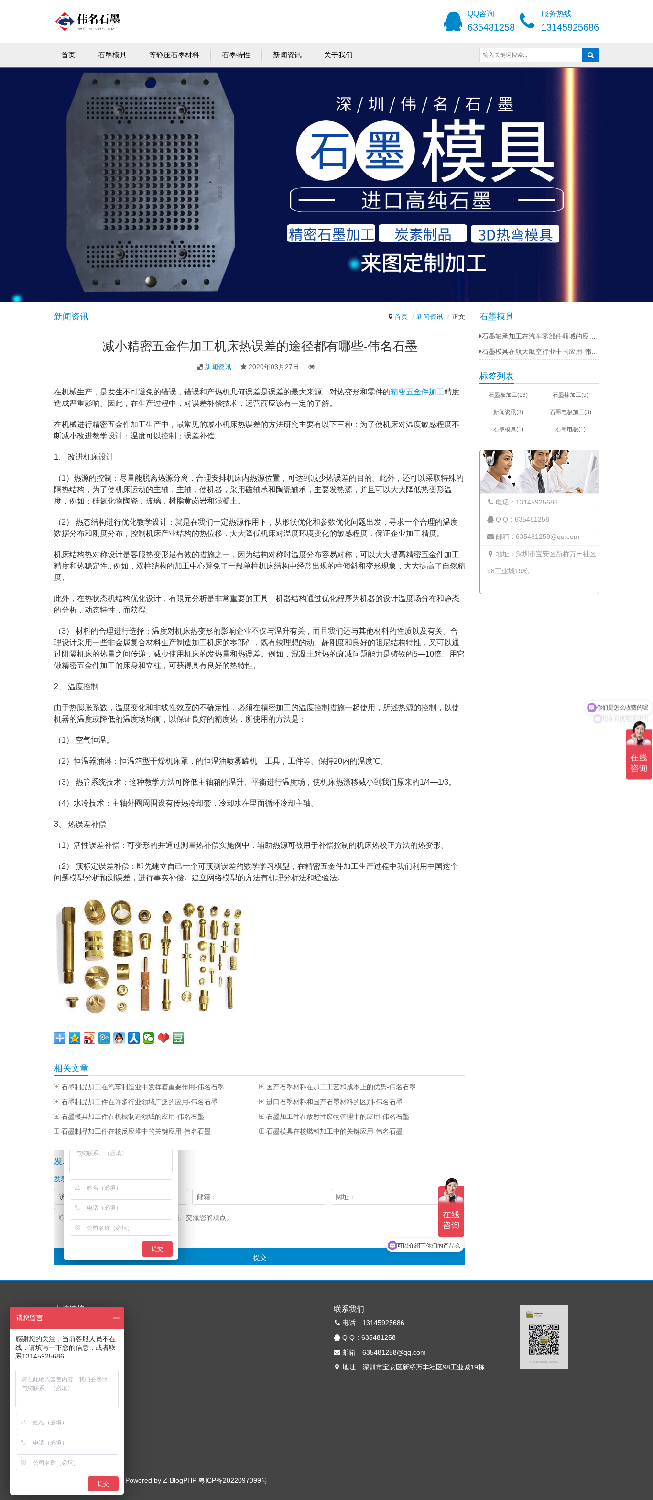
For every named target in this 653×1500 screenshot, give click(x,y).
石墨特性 (236, 55)
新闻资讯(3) (508, 412)
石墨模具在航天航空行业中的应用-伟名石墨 (540, 351)
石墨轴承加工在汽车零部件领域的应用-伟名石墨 (540, 336)
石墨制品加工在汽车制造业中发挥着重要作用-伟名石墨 (142, 1087)
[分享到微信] (149, 1038)
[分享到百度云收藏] (164, 1038)
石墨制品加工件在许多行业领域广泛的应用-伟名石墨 (139, 1102)
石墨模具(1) (508, 429)
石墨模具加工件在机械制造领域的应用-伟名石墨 (132, 1116)
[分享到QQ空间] (75, 1038)
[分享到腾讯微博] (104, 1038)
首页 (68, 55)
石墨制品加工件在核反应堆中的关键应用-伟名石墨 (136, 1131)
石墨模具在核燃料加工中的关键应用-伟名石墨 (334, 1131)
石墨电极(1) (570, 429)
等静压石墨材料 (174, 55)
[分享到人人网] (134, 1038)
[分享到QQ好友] (119, 1038)
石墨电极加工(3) (570, 412)
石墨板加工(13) (508, 395)
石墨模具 (112, 55)
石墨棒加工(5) (570, 395)
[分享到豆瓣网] (179, 1038)
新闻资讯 (287, 55)
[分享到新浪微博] (90, 1038)
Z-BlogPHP (179, 1480)
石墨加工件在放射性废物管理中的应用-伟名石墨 (337, 1116)
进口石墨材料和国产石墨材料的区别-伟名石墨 (334, 1102)
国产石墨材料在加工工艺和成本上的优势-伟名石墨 (341, 1087)
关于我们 (338, 55)
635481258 (491, 27)
